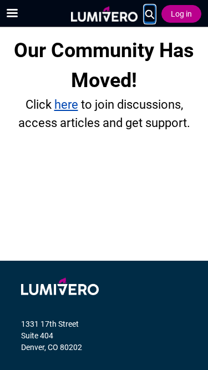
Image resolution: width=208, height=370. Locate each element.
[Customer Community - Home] (104, 14)
